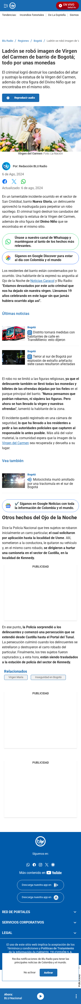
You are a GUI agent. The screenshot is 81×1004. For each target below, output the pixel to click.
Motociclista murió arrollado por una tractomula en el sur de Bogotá (50, 483)
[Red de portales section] (75, 912)
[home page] (40, 841)
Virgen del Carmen (15, 443)
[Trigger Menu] (5, 5)
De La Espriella (57, 15)
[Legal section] (75, 933)
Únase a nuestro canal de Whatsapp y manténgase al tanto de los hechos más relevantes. (44, 242)
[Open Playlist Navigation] (76, 996)
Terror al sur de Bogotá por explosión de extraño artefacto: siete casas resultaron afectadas (51, 360)
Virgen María (16, 677)
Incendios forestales (32, 15)
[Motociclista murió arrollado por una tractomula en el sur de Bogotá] (13, 480)
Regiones (23, 40)
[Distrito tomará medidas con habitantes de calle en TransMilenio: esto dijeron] (13, 333)
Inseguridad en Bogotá (48, 677)
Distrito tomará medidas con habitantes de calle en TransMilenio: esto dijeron (51, 336)
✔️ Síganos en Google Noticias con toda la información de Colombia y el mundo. (44, 506)
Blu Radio (7, 40)
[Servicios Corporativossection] (75, 922)
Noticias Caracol (42, 281)
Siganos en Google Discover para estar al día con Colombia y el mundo (44, 258)
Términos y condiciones (22, 948)
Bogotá (38, 40)
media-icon (40, 996)
